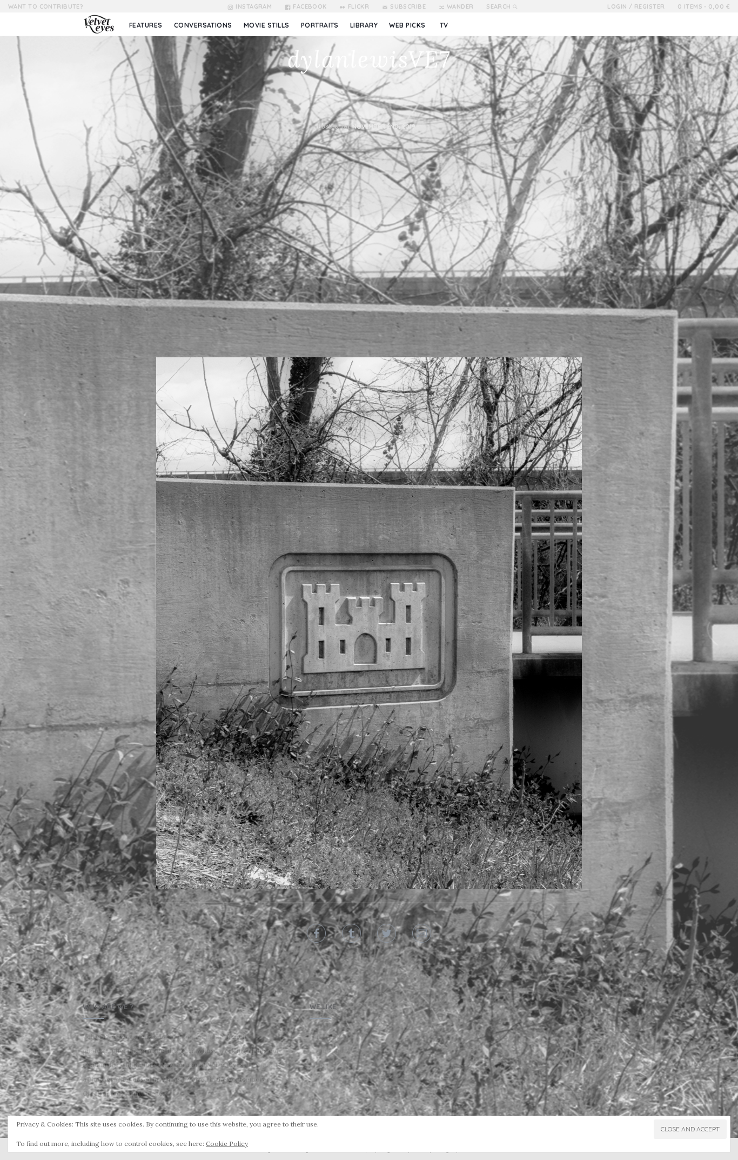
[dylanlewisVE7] (369, 623)
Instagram (254, 6)
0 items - (703, 6)
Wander (460, 6)
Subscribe (408, 6)
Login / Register (636, 6)
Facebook (310, 6)
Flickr (358, 6)
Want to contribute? (45, 6)
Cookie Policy (227, 1143)
